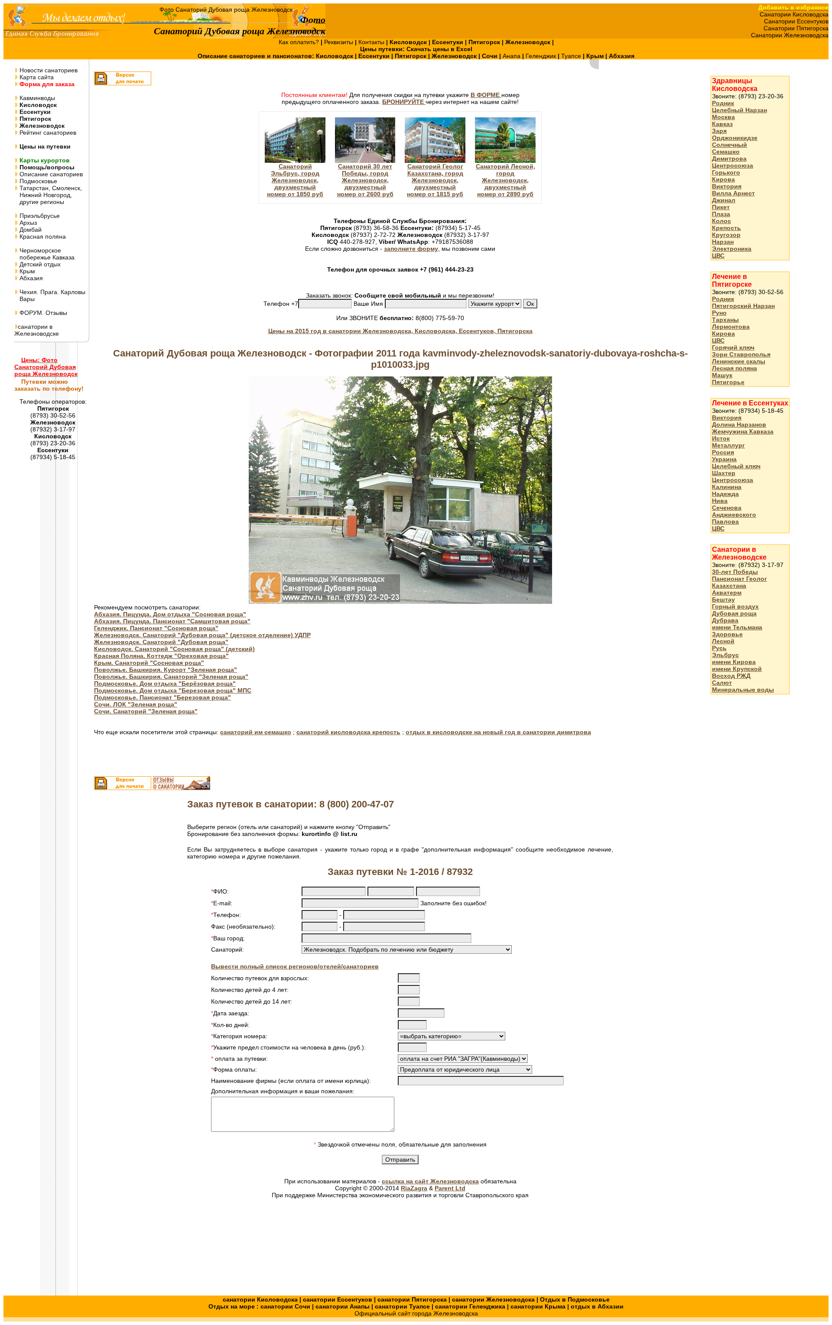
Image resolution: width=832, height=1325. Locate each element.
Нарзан (723, 241)
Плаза (721, 214)
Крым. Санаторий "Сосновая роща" (149, 662)
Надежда (725, 493)
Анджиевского (734, 514)
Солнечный (729, 144)
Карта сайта (36, 77)
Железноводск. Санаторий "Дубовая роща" (161, 641)
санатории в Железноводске (36, 330)
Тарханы (725, 319)
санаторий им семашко (255, 732)
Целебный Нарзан (739, 110)
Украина (724, 459)
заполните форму (411, 248)
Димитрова (729, 158)
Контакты (372, 42)
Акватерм (726, 592)
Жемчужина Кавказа (743, 431)
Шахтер (723, 473)
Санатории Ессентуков (796, 21)
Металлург (728, 445)
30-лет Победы (735, 571)
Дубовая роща (734, 613)
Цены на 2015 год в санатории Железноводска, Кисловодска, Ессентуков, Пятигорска (400, 330)
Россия (723, 452)
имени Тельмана (737, 627)
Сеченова (726, 507)
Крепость (726, 227)
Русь (719, 648)
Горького (726, 172)
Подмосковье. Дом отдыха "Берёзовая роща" (165, 683)
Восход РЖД (731, 675)
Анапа (512, 55)
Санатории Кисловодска (794, 14)
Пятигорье (728, 382)
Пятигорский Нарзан (743, 305)
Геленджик (542, 55)
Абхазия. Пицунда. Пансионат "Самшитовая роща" (172, 621)
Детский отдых (39, 264)
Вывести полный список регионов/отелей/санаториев (295, 966)
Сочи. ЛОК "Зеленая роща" (135, 704)
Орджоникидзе (734, 137)
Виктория (726, 186)
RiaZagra (414, 1188)
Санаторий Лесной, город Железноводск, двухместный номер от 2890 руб (505, 180)
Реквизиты (339, 42)
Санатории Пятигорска (796, 28)
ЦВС (718, 255)
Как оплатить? (300, 42)
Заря (719, 130)
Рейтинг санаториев (47, 132)
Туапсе (571, 55)
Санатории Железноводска (790, 35)
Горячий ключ (733, 347)
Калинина (726, 486)
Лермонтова (731, 326)
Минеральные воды (743, 689)
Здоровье (727, 634)
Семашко (726, 151)
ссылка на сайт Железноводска (430, 1181)
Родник (723, 103)
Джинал (723, 200)
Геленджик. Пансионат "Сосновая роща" (156, 628)
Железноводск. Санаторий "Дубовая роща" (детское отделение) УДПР (202, 635)
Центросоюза (732, 165)
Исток (721, 438)
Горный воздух (735, 606)
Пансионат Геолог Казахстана (739, 582)
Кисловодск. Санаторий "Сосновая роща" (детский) (174, 648)
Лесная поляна (734, 368)
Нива (720, 500)
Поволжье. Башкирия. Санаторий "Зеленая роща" (171, 676)
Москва (723, 116)
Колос (721, 220)
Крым (26, 271)
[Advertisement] (745, 838)
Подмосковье (37, 181)
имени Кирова (734, 661)
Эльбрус (725, 654)
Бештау (723, 599)
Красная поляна (42, 236)
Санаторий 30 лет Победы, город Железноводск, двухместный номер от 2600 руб (365, 180)
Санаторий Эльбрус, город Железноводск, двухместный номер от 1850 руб (295, 180)
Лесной (723, 641)
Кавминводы (36, 97)
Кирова (723, 179)
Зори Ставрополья (741, 354)
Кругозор (726, 234)
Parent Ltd (450, 1188)
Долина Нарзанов (739, 424)
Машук (722, 375)
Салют (722, 682)
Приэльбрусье (39, 215)
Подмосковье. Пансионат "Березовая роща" (162, 697)
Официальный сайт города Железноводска (416, 1313)
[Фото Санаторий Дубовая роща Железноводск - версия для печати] (122, 83)
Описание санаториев (50, 174)
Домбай (30, 229)
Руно (719, 312)
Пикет (721, 207)
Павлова (725, 521)
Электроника (731, 248)
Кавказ (722, 123)
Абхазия (30, 278)
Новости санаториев (48, 70)
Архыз (27, 222)
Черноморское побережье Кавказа (44, 254)
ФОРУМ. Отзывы (42, 312)
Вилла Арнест (733, 193)
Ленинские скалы (738, 361)
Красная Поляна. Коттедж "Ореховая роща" (161, 655)
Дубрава (725, 620)
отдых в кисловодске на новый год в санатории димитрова (498, 732)
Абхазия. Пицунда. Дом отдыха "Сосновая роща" (170, 614)
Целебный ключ (736, 466)
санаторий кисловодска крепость (348, 732)
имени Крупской (737, 668)
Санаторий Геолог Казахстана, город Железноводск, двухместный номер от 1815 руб (435, 180)
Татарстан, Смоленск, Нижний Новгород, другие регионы (48, 195)
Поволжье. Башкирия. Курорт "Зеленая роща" (165, 669)
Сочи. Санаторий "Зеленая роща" (146, 711)
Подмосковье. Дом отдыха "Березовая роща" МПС (172, 690)
